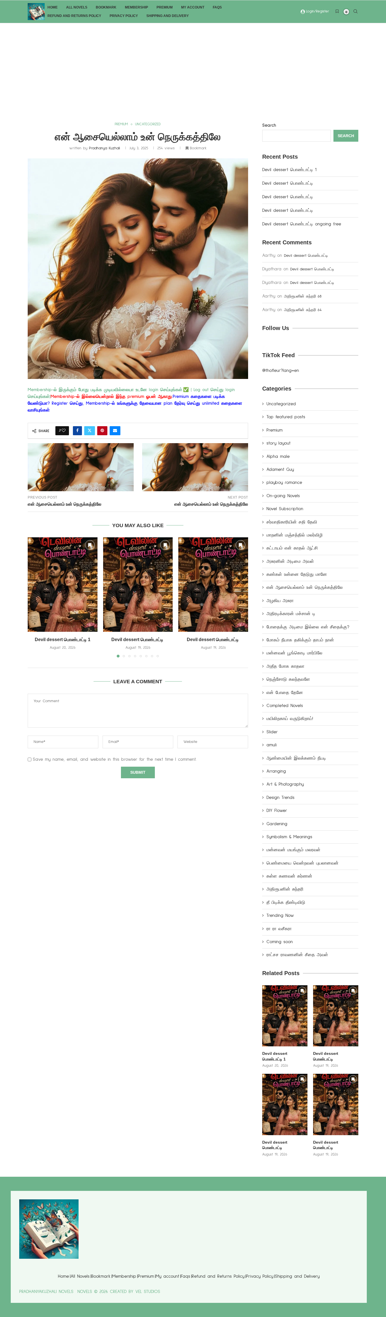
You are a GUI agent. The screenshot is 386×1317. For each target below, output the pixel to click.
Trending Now (280, 915)
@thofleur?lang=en (280, 370)
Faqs (217, 7)
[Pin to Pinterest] (102, 430)
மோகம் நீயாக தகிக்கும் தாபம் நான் (300, 640)
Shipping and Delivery (167, 16)
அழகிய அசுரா (280, 600)
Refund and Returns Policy (74, 16)
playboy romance (284, 482)
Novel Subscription (284, 508)
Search (269, 125)
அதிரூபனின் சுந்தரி (284, 889)
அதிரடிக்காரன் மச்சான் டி (290, 613)
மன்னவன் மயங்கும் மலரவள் (293, 850)
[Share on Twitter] (89, 430)
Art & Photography (285, 784)
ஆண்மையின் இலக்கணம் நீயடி (296, 758)
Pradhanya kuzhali (104, 148)
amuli (271, 745)
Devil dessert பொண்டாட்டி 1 (62, 639)
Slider (272, 732)
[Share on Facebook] (77, 430)
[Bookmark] (337, 11)
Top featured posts (285, 417)
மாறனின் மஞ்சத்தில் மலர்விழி (294, 535)
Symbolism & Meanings (289, 837)
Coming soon (279, 941)
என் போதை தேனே (284, 692)
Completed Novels (284, 705)
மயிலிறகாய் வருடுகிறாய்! (289, 718)
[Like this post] (64, 430)
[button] (35, 597)
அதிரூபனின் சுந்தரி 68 (303, 296)
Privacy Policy (124, 16)
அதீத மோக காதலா (285, 666)
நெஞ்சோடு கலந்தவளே (288, 679)
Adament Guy (280, 469)
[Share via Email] (115, 430)
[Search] (355, 12)
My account (192, 7)
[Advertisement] (193, 65)
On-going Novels (283, 495)
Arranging (276, 771)
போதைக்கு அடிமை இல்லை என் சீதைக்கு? (307, 627)
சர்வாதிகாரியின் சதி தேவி (291, 522)
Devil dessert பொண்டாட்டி (137, 639)
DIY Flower (276, 810)
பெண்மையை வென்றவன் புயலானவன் (302, 863)
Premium (165, 7)
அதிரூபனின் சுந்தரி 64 (303, 310)
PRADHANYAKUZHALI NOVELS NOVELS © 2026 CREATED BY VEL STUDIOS (89, 1291)
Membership (136, 7)
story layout (278, 443)
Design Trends (280, 797)
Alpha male (278, 456)
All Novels (76, 7)
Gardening (276, 824)
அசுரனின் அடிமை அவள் (290, 561)
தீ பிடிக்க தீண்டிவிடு (285, 902)
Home (52, 7)
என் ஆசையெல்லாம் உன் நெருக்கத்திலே (304, 587)
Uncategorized (281, 404)
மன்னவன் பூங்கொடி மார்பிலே (294, 653)
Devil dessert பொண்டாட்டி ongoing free (301, 224)
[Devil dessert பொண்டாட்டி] (138, 584)
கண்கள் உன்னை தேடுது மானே (296, 574)
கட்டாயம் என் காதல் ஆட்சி (292, 548)
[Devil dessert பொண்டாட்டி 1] (62, 584)
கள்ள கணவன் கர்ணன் (289, 876)
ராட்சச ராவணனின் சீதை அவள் (297, 954)
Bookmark (106, 7)
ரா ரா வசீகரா (279, 928)
